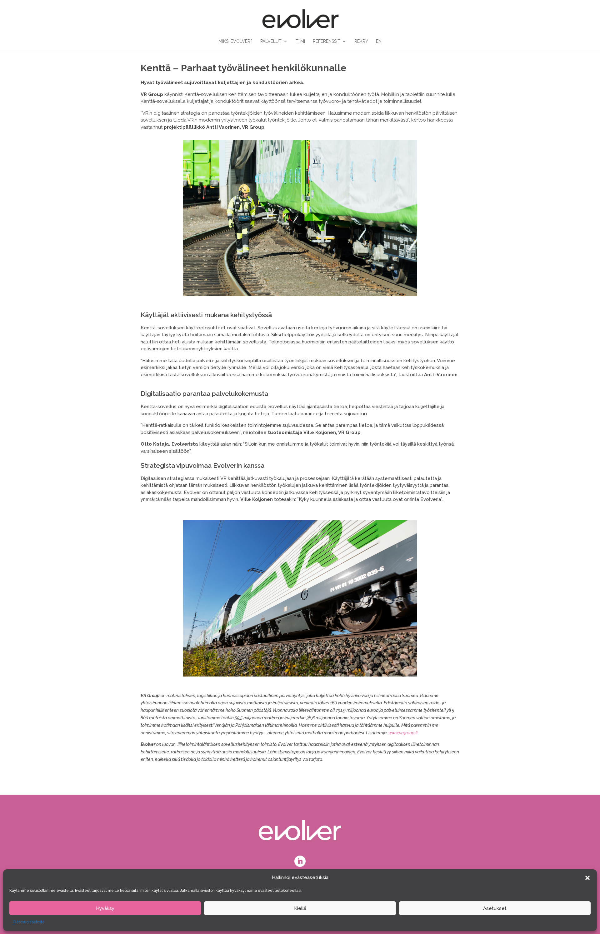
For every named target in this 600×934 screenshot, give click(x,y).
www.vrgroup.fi (403, 732)
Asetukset (495, 908)
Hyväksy (105, 908)
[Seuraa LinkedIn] (300, 861)
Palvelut (271, 41)
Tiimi (300, 41)
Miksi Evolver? (235, 41)
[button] (587, 878)
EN (379, 41)
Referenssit (326, 41)
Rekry (361, 41)
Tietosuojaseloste (28, 922)
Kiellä (300, 908)
